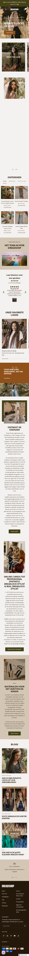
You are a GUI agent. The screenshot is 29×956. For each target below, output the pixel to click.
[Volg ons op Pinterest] (11, 936)
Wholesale (5, 906)
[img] (14, 281)
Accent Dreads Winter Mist (21, 227)
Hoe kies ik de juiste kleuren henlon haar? (13, 853)
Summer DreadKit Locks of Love (7, 227)
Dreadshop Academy (14, 649)
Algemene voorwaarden (20, 906)
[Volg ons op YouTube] (14, 936)
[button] (4, 292)
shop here (14, 531)
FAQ (3, 900)
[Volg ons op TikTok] (18, 936)
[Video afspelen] (14, 258)
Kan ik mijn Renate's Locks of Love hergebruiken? (11, 780)
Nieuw (4, 181)
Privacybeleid (20, 902)
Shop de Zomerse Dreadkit (14, 145)
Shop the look (22, 181)
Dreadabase (5, 896)
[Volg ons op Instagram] (7, 936)
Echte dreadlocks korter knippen (14, 817)
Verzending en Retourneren (20, 895)
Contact (4, 903)
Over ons (4, 893)
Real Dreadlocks (6, 813)
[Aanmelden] (24, 926)
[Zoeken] (5, 9)
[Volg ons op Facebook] (4, 936)
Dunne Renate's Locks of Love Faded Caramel (7, 202)
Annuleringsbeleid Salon (21, 911)
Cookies (18, 899)
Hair (3, 849)
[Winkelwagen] (24, 9)
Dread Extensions (6, 775)
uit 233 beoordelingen (14, 283)
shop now (9, 32)
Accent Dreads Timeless (21, 201)
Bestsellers (12, 181)
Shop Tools (14, 733)
